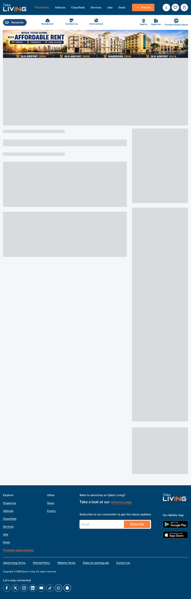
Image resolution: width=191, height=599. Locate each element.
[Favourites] (175, 7)
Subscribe (137, 524)
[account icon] (184, 7)
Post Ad (146, 7)
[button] (14, 7)
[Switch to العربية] (166, 7)
